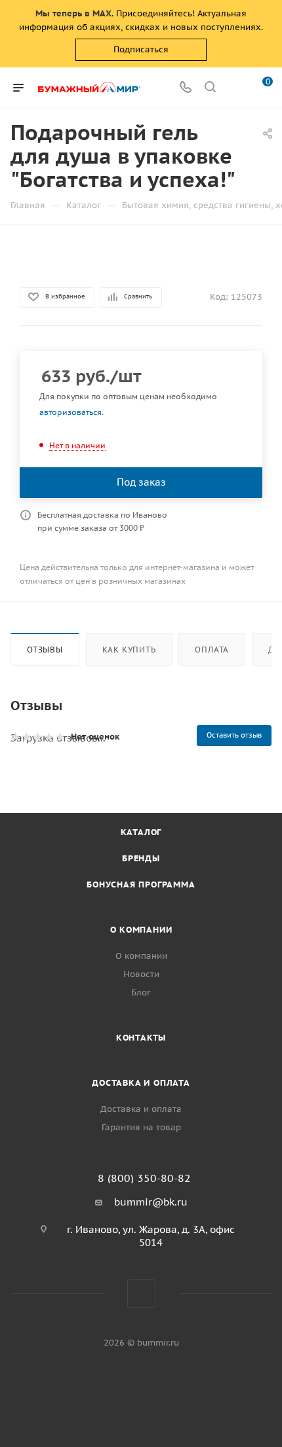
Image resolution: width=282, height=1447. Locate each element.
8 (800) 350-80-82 (144, 1178)
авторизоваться (70, 412)
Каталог (141, 832)
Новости (141, 974)
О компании (141, 929)
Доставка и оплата (141, 1082)
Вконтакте (141, 1293)
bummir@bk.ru (151, 1202)
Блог (141, 992)
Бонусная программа (141, 884)
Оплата (212, 649)
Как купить (129, 649)
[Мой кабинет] (235, 88)
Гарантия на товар (141, 1127)
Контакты (141, 1037)
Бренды (141, 858)
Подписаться (141, 49)
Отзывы (45, 649)
